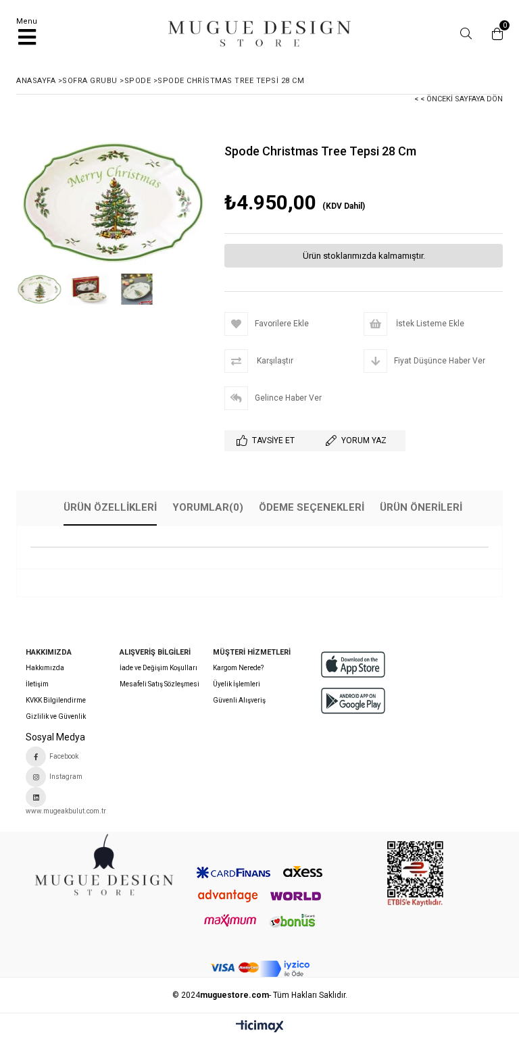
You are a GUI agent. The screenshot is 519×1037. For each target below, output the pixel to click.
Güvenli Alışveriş (239, 700)
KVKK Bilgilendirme (56, 700)
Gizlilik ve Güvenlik (56, 716)
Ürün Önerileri (421, 507)
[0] (494, 33)
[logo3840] (104, 868)
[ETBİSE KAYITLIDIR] (415, 874)
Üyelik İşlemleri (236, 684)
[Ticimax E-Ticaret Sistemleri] (260, 1027)
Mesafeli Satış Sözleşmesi (159, 684)
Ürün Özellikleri (110, 507)
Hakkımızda (45, 668)
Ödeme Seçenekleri (311, 507)
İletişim (37, 684)
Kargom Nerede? (238, 668)
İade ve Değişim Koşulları (158, 668)
